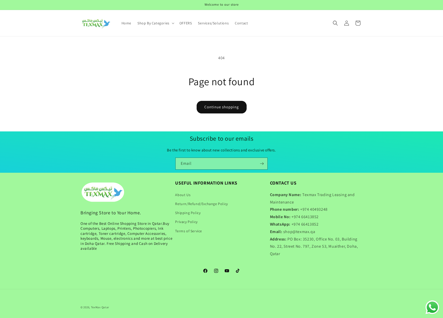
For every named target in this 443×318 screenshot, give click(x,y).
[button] (155, 23)
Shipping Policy (187, 212)
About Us (182, 194)
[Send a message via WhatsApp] (432, 307)
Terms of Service (188, 231)
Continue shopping (221, 106)
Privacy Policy (186, 221)
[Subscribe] (261, 164)
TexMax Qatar (100, 307)
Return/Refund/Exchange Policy (201, 203)
